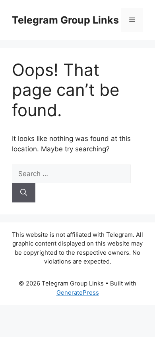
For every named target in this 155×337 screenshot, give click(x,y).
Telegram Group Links (65, 20)
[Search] (23, 192)
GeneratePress (77, 292)
